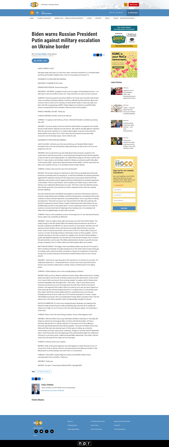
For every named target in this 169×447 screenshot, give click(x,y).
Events (116, 18)
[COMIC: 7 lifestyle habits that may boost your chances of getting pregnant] (116, 108)
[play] (32, 13)
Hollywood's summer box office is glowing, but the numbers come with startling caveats (129, 144)
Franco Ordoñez (42, 54)
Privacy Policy (94, 425)
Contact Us (117, 425)
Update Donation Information (122, 421)
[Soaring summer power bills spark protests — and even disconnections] (116, 124)
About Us (70, 421)
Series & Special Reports (74, 18)
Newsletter (59, 18)
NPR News (125, 88)
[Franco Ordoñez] (36, 389)
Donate (134, 5)
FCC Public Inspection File (98, 421)
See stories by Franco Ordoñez (52, 390)
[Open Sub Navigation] (35, 18)
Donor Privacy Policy (96, 429)
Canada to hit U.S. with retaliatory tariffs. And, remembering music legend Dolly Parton (129, 94)
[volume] (37, 13)
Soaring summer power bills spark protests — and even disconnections (128, 127)
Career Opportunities (73, 429)
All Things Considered (43, 371)
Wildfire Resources (127, 18)
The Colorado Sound (119, 429)
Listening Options (72, 425)
